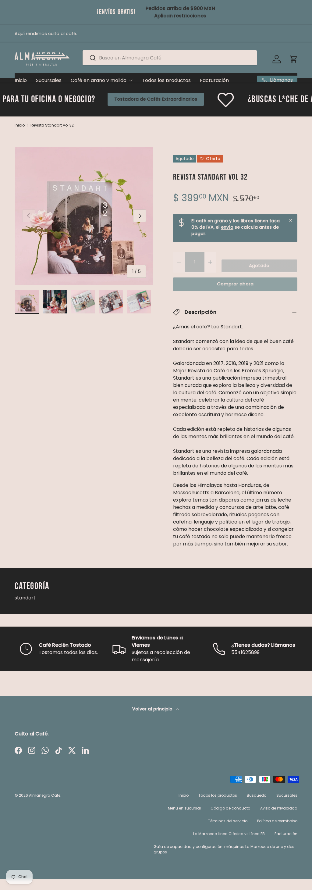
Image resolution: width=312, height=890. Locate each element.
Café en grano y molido (98, 80)
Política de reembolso (277, 821)
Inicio (21, 80)
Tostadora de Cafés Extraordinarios (126, 99)
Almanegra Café (44, 795)
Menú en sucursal (184, 808)
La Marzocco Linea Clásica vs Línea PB (229, 833)
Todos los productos (166, 80)
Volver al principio (153, 709)
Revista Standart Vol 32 (52, 125)
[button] (293, 59)
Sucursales (49, 80)
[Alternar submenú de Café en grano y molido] (130, 80)
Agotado (259, 266)
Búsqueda (257, 795)
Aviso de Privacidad (278, 808)
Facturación (214, 80)
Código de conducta (230, 808)
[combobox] (170, 57)
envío (227, 227)
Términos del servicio (227, 821)
